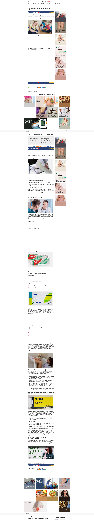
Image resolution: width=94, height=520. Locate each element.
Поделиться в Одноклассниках (39, 87)
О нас (43, 131)
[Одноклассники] (30, 1)
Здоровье (38, 3)
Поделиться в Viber (44, 87)
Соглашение (50, 131)
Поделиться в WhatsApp (45, 87)
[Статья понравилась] (28, 87)
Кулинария (34, 3)
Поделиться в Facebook (40, 87)
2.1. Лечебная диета (31, 141)
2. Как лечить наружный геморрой (33, 140)
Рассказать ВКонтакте (37, 87)
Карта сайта (46, 131)
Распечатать (52, 87)
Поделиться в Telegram (42, 87)
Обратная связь (55, 131)
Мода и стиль (51, 3)
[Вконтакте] (28, 1)
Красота (47, 3)
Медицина (43, 3)
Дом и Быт (56, 3)
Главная (28, 3)
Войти (65, 1)
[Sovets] (46, 1)
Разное (60, 3)
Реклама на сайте (30, 89)
